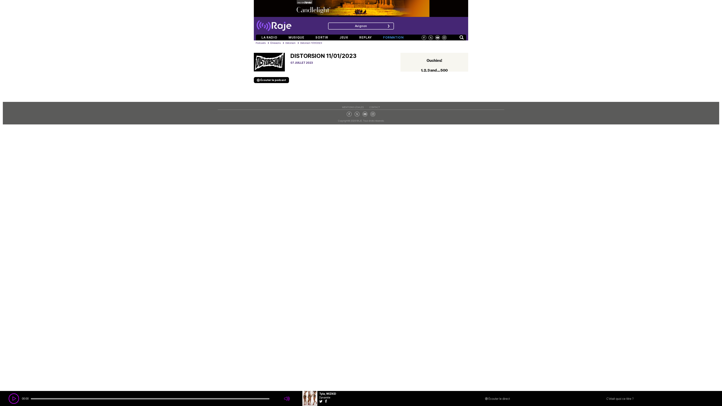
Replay (365, 37)
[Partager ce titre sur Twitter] (322, 401)
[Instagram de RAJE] (444, 37)
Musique (296, 37)
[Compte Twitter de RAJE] (430, 37)
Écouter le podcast (273, 80)
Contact (374, 107)
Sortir (321, 37)
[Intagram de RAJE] (373, 114)
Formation (393, 37)
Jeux (344, 37)
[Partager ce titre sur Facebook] (327, 401)
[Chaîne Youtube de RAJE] (437, 37)
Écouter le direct (499, 399)
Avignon (361, 26)
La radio (269, 37)
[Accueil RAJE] (274, 24)
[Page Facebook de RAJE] (424, 37)
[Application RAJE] (441, 25)
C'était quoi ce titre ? (620, 399)
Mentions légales (353, 107)
